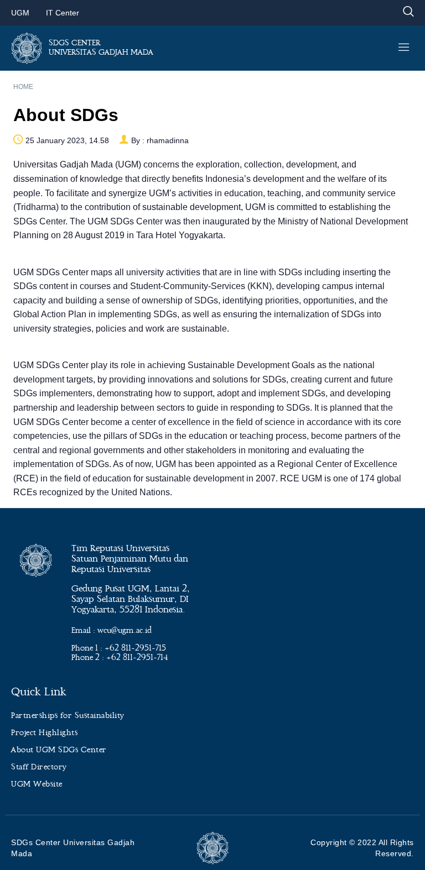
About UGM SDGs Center (59, 750)
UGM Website (37, 784)
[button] (408, 12)
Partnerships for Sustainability (68, 716)
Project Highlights (44, 733)
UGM (20, 12)
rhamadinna (168, 140)
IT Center (62, 12)
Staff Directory (39, 767)
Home (23, 87)
